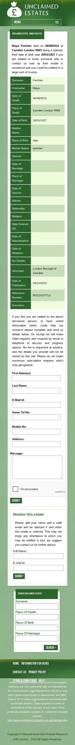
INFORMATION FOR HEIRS (35, 664)
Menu (17, 22)
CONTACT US (19, 672)
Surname (21, 601)
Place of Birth (24, 622)
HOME (16, 664)
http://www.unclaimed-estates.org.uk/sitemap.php (38, 720)
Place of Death (25, 612)
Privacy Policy (37, 672)
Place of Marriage (27, 633)
